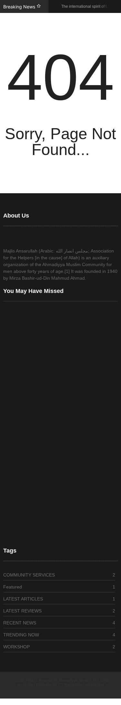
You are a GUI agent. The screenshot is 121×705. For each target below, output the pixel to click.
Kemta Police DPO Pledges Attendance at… (48, 530)
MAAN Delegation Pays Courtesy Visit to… (46, 488)
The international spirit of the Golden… (42, 393)
